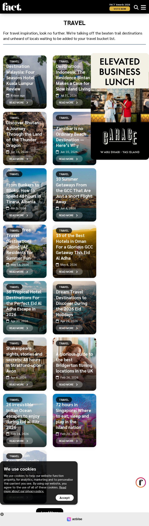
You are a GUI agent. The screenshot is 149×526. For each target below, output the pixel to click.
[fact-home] (12, 6)
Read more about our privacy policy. (35, 489)
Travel (14, 61)
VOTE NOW (120, 8)
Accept (65, 498)
